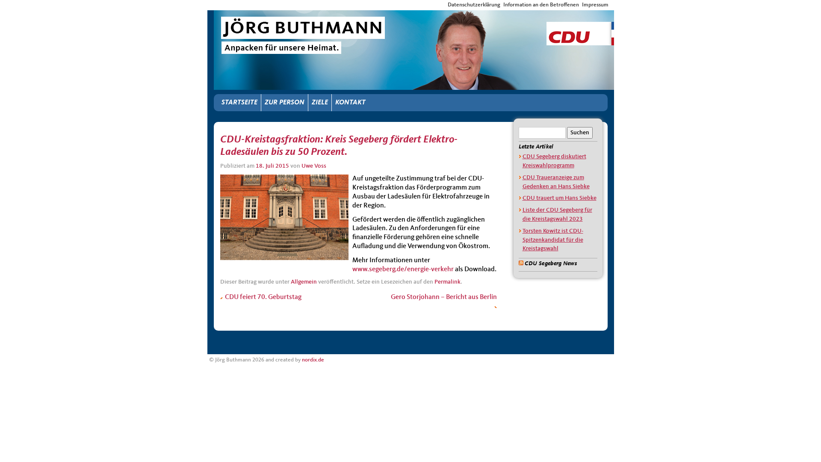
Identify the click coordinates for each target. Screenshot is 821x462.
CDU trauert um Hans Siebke (560, 198)
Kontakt (350, 102)
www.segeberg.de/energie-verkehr (403, 269)
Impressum (595, 5)
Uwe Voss (313, 166)
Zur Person (284, 102)
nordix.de (313, 360)
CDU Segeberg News (551, 264)
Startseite (239, 102)
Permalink (447, 282)
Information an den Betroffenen (541, 5)
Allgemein (304, 282)
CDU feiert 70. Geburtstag (262, 297)
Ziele (320, 102)
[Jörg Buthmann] (414, 18)
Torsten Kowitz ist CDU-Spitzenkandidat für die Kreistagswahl (553, 240)
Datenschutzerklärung (474, 5)
